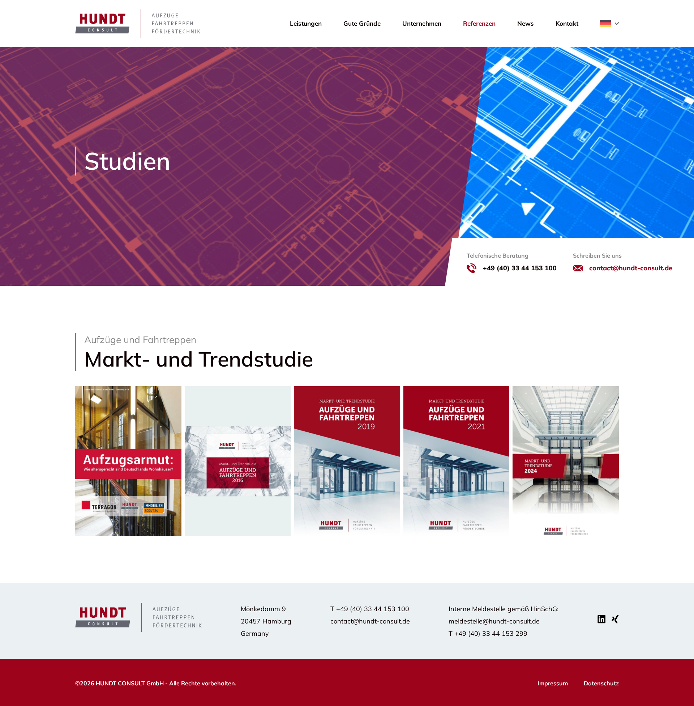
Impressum (552, 683)
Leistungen (306, 23)
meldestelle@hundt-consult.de (494, 621)
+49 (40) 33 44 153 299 (490, 633)
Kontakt (567, 23)
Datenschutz (601, 683)
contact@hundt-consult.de (630, 268)
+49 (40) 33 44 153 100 (520, 268)
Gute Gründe (362, 23)
